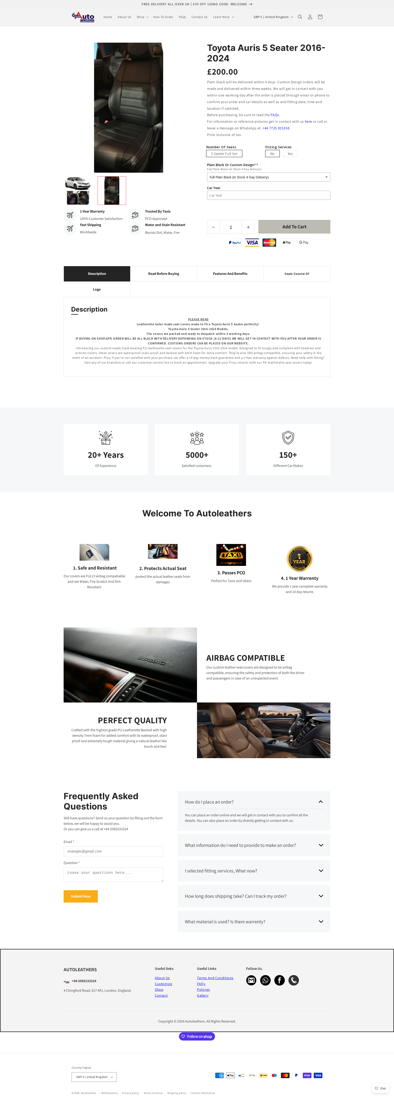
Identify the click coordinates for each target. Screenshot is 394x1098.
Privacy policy (130, 1093)
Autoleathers (88, 1093)
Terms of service (153, 1093)
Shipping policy (176, 1093)
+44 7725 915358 (275, 128)
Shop (159, 989)
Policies (203, 989)
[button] (142, 17)
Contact (161, 995)
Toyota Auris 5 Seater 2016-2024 (266, 53)
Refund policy (109, 1093)
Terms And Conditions (215, 978)
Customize (163, 983)
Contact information (203, 1093)
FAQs (275, 114)
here (308, 121)
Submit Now (81, 896)
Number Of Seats (221, 147)
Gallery (202, 995)
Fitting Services (278, 147)
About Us (162, 978)
